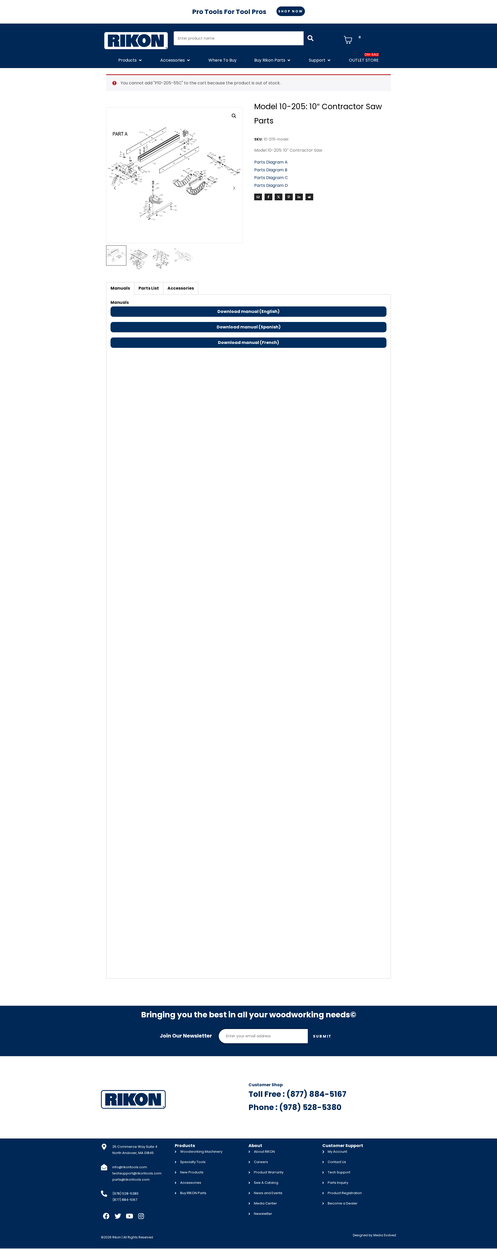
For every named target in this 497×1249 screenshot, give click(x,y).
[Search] (310, 38)
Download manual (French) (248, 343)
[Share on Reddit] (309, 197)
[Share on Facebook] (268, 197)
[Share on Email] (258, 197)
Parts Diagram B (270, 170)
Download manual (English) (248, 311)
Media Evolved (384, 1235)
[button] (130, 60)
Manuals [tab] (120, 288)
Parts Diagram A (271, 162)
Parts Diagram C (271, 178)
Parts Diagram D (271, 185)
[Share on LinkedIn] (299, 197)
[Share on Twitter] (278, 197)
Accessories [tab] (180, 288)
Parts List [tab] (148, 288)
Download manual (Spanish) (249, 327)
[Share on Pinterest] (289, 197)
